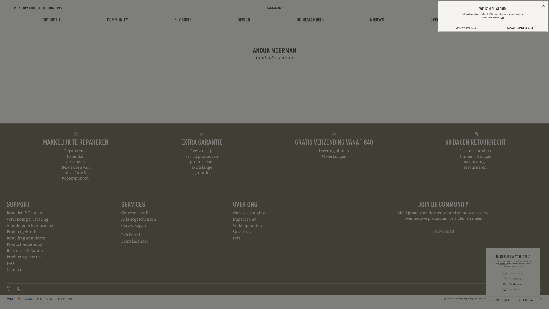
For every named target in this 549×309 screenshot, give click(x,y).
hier (502, 18)
